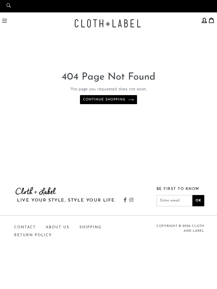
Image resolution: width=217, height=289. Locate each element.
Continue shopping (104, 99)
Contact (25, 227)
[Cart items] (211, 20)
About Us (58, 227)
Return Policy (33, 235)
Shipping (90, 227)
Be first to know (178, 189)
